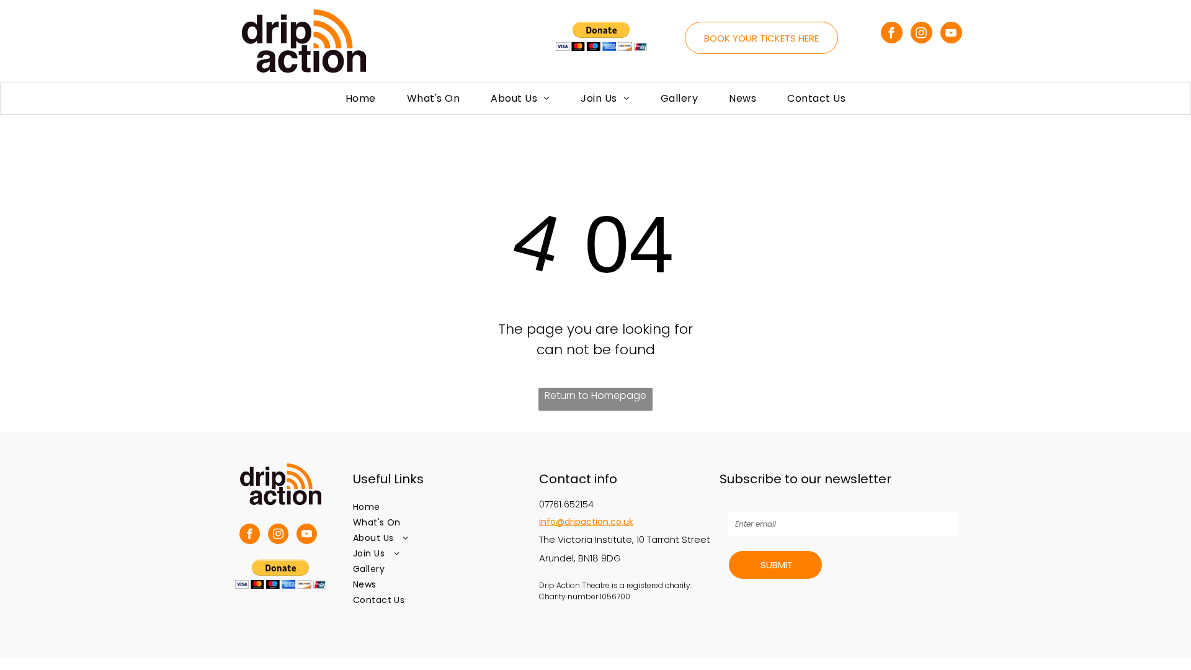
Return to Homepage (595, 395)
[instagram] (921, 34)
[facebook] (892, 34)
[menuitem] (360, 98)
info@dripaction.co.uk (586, 522)
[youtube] (951, 34)
